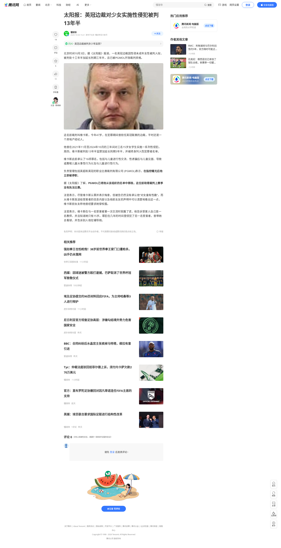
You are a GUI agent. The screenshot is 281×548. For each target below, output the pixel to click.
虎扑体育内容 (70, 309)
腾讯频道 (153, 526)
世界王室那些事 (71, 262)
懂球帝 (67, 380)
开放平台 (108, 526)
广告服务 (117, 526)
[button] (209, 25)
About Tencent (79, 526)
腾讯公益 (135, 526)
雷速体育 (68, 285)
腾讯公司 (109, 538)
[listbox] (113, 334)
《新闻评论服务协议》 (103, 437)
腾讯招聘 (126, 526)
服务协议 (90, 526)
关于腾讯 (67, 526)
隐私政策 (99, 526)
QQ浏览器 (144, 526)
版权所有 (117, 538)
